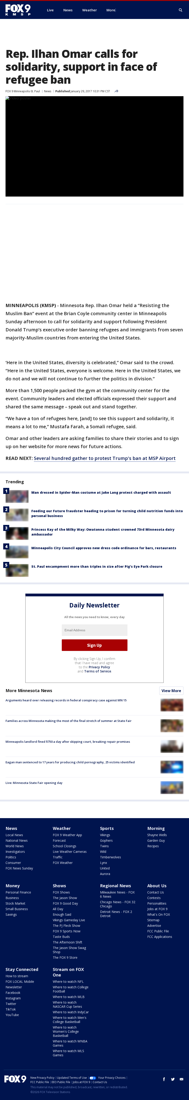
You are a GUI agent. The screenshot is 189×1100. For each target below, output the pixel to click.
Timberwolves (110, 857)
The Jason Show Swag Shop (69, 950)
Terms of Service (97, 671)
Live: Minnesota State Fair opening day (34, 783)
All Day (58, 909)
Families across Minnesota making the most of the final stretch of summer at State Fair (69, 721)
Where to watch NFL (68, 981)
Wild (103, 851)
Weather (62, 828)
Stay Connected (22, 969)
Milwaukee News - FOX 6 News (117, 894)
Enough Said (62, 914)
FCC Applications (159, 936)
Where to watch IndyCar (71, 1012)
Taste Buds (61, 936)
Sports (107, 828)
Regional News (115, 885)
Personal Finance (18, 892)
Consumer (13, 862)
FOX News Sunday (19, 868)
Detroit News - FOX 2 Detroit (116, 913)
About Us (156, 885)
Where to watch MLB (69, 997)
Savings (11, 914)
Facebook (13, 992)
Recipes (153, 846)
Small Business (17, 909)
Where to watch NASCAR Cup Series (67, 1004)
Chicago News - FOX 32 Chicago (117, 904)
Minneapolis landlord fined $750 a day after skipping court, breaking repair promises (68, 741)
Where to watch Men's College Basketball (69, 1019)
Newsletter (14, 987)
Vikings (105, 835)
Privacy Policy (99, 667)
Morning (156, 828)
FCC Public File (158, 931)
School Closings (64, 846)
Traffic (57, 857)
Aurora (105, 874)
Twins (104, 846)
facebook (164, 1079)
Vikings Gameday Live (69, 920)
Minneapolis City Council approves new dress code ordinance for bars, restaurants (103, 548)
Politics (11, 857)
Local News (14, 835)
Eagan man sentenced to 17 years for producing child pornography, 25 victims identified (70, 762)
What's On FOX (158, 914)
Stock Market (15, 903)
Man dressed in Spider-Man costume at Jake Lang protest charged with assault (101, 492)
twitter (173, 1079)
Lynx (103, 862)
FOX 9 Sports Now (66, 931)
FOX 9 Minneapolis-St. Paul (23, 91)
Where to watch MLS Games (68, 1053)
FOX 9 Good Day (65, 903)
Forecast (59, 840)
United (105, 868)
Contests (154, 898)
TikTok (11, 1009)
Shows (59, 885)
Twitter (11, 1003)
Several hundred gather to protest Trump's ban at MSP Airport (105, 458)
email (181, 1079)
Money (13, 885)
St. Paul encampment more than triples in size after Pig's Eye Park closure (96, 566)
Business (12, 898)
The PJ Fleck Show (66, 925)
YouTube (12, 1015)
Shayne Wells (157, 835)
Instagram (13, 998)
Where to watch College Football (71, 989)
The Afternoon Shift (67, 942)
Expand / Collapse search (180, 10)
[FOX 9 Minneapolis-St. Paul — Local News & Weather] (21, 9)
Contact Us (155, 892)
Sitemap (153, 920)
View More (171, 690)
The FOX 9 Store (65, 957)
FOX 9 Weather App (67, 835)
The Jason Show (65, 898)
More (110, 10)
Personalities (156, 903)
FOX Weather (63, 862)
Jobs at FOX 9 (157, 909)
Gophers (106, 840)
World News (15, 846)
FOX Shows (61, 892)
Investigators (15, 851)
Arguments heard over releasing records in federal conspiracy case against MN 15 (66, 700)
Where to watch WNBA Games (70, 1043)
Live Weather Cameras (70, 851)
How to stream (17, 976)
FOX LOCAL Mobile (20, 981)
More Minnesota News (29, 690)
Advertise (154, 925)
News (47, 91)
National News (17, 840)
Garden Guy (156, 840)
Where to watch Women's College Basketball (66, 1031)
